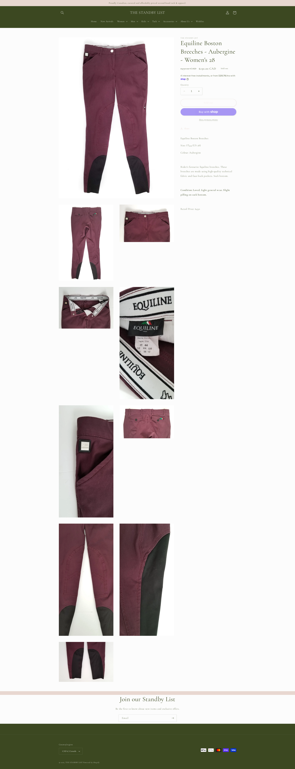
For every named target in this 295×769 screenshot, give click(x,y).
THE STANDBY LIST (74, 762)
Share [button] (186, 128)
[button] (62, 12)
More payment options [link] (208, 119)
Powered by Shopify (91, 762)
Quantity (185, 84)
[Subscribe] (172, 718)
